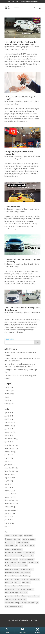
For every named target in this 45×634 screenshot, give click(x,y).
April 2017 (7, 461)
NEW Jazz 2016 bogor (27, 589)
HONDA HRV (22, 562)
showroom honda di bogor (30, 603)
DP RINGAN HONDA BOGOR (13, 549)
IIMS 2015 (17, 582)
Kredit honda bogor (11, 586)
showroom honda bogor (12, 603)
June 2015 (7, 520)
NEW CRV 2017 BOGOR (12, 589)
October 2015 (9, 507)
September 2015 (10, 510)
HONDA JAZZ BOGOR (11, 569)
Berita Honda (9, 387)
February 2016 (9, 494)
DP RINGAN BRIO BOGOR (27, 546)
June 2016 (7, 484)
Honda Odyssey (25, 576)
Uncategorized (9, 403)
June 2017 (7, 455)
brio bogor (8, 539)
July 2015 (7, 516)
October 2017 (9, 452)
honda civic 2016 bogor (27, 559)
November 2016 (9, 471)
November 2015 (9, 504)
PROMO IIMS (23, 593)
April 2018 (7, 442)
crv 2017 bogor (9, 542)
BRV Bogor (17, 539)
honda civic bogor (10, 562)
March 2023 (8, 422)
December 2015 (9, 500)
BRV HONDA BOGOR (28, 539)
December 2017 (9, 445)
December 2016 (9, 468)
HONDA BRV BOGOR (11, 559)
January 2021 (8, 432)
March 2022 (8, 426)
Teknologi (23, 49)
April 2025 (7, 416)
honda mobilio (25, 572)
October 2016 (9, 474)
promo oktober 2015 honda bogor (15, 596)
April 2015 (7, 526)
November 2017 (9, 448)
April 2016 (7, 487)
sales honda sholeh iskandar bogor (15, 599)
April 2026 (7, 413)
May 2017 (7, 458)
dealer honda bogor (11, 546)
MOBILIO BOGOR (24, 586)
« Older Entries (9, 339)
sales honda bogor (34, 596)
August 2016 (8, 478)
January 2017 (8, 465)
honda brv (30, 556)
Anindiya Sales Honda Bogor (13, 536)
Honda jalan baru (10, 566)
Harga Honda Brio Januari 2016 (14, 552)
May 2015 (7, 523)
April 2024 (7, 419)
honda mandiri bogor (26, 569)
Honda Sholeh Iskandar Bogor (30, 579)
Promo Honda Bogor (11, 593)
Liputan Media (9, 394)
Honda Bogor (14, 49)
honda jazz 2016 (23, 566)
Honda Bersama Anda (12, 207)
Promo (22, 159)
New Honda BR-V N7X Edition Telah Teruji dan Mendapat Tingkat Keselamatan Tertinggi (20, 43)
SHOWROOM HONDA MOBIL (13, 606)
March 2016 (8, 491)
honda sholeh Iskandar (12, 579)
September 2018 (10, 439)
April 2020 (7, 435)
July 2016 (7, 481)
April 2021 (7, 429)
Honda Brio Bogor (19, 556)
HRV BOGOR (9, 582)
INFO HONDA (26, 582)
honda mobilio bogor (11, 576)
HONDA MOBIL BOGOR (12, 572)
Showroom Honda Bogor (15, 47)
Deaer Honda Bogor (23, 542)
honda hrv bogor (33, 562)
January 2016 (8, 497)
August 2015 (8, 513)
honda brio (8, 556)
